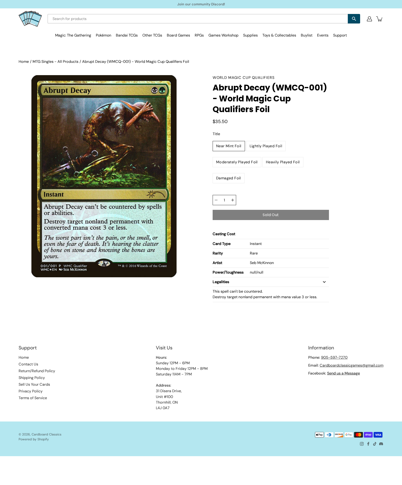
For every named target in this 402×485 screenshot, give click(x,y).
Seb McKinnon (262, 262)
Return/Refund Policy (37, 370)
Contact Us (28, 364)
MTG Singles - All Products (55, 61)
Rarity (218, 253)
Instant (256, 243)
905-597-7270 (334, 357)
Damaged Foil (228, 178)
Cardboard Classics (46, 434)
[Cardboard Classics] (30, 19)
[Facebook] (368, 444)
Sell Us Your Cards (34, 384)
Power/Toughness (228, 272)
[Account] (369, 19)
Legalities (221, 281)
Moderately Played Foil (237, 162)
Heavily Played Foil (283, 162)
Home (24, 61)
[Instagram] (362, 444)
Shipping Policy (32, 377)
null (253, 272)
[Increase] (232, 200)
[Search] (354, 18)
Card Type (222, 243)
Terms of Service (33, 397)
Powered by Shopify (34, 439)
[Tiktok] (375, 444)
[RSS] (381, 444)
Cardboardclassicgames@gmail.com (351, 365)
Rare (254, 253)
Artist (217, 262)
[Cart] (379, 19)
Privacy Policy (31, 391)
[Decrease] (216, 200)
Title (216, 133)
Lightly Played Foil (266, 146)
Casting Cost (224, 233)
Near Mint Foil (228, 146)
